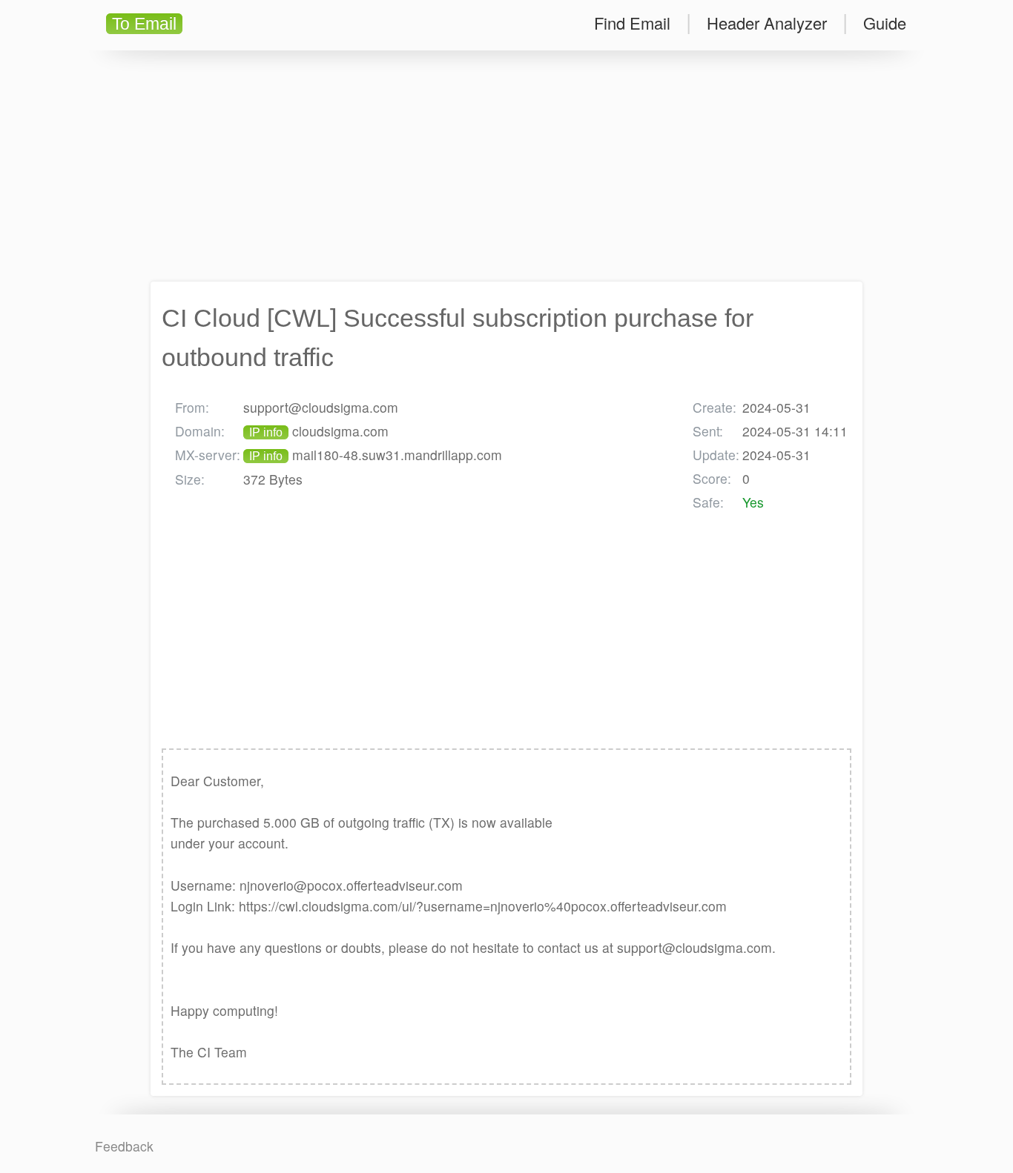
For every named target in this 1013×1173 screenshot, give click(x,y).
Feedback (124, 1146)
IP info (266, 432)
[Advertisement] (506, 166)
